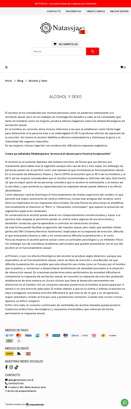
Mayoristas (73, 11)
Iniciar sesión (119, 11)
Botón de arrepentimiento (22, 391)
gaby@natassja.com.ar (21, 380)
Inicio (9, 81)
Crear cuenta (95, 11)
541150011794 (16, 383)
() (68, 44)
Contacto (54, 11)
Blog (20, 81)
